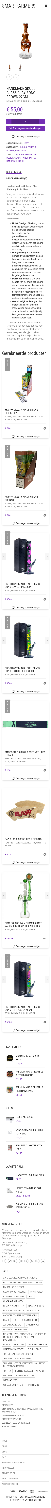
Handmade (11, 161)
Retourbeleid (8, 1468)
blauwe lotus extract (13, 1287)
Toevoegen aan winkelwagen (27, 128)
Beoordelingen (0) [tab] (16, 178)
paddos (6, 1344)
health (6, 1320)
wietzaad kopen (10, 1380)
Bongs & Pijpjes (22, 101)
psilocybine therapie (37, 1344)
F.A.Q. (4, 1457)
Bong (21, 154)
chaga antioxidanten (13, 1301)
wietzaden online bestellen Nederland (21, 1385)
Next (43, 37)
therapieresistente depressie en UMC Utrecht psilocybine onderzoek (24, 1364)
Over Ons (6, 1401)
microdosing (21, 1329)
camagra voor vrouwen (14, 1292)
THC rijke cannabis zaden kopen (18, 1354)
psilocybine (19, 1344)
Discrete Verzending (11, 1419)
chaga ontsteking (35, 1306)
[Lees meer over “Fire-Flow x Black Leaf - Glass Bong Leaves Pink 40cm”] (44, 599)
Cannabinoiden (36, 1292)
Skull (21, 161)
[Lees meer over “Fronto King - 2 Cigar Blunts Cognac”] (44, 515)
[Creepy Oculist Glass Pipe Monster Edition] (9, 77)
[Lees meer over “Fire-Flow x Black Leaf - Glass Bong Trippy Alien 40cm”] (44, 1022)
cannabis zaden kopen (13, 1296)
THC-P (38, 1349)
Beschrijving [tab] (14, 171)
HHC (14, 1320)
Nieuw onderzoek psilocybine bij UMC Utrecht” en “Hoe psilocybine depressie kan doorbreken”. (24, 1337)
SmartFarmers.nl (35, 1496)
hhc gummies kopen (28, 1320)
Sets (34, 758)
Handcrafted (29, 157)
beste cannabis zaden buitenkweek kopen (22, 1282)
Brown (28, 154)
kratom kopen (32, 1325)
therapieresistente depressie (17, 1359)
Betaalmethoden (10, 1478)
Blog (4, 1451)
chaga (31, 1296)
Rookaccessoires (23, 758)
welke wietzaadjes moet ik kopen (18, 1375)
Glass (17, 157)
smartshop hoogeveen (13, 1349)
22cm (15, 154)
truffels (7, 1371)
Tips (39, 758)
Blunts (8, 417)
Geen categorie (19, 417)
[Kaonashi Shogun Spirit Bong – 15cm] (16, 77)
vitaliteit (40, 1371)
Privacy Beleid (8, 1473)
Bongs (9, 101)
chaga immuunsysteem (13, 1306)
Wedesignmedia (33, 1500)
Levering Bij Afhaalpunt (13, 1415)
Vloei (7, 761)
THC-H (30, 1349)
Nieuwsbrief (7, 1405)
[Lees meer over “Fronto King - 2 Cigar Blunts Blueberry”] (44, 428)
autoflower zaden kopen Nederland (20, 1278)
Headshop (37, 101)
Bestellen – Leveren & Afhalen (16, 1423)
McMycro (7, 1329)
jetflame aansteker (12, 1325)
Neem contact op (10, 1484)
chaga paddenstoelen (13, 1311)
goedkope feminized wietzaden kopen (20, 1315)
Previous (7, 37)
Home (4, 1441)
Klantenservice (9, 1426)
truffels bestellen (24, 1371)
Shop (4, 1446)
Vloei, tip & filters (19, 419)
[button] (44, 855)
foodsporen (33, 1311)
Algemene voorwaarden (13, 1462)
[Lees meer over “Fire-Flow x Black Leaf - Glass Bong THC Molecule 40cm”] (44, 683)
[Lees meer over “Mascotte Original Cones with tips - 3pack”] (44, 770)
